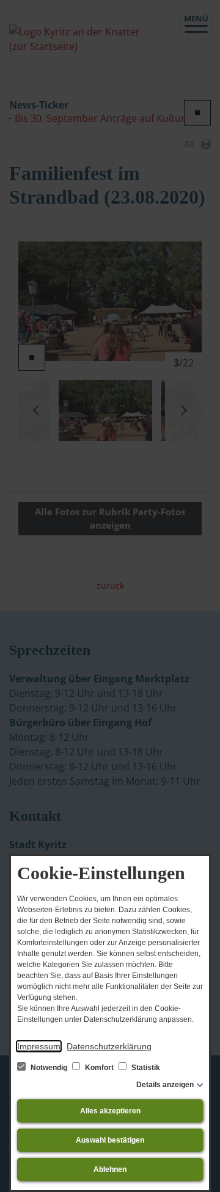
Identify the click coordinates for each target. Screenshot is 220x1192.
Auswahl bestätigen (110, 1140)
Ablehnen (110, 1169)
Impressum (39, 1046)
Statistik (145, 1067)
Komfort (99, 1067)
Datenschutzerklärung (109, 1046)
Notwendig (49, 1067)
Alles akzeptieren (110, 1111)
